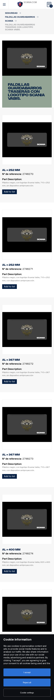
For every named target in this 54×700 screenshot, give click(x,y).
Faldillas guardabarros (20, 17)
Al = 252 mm (11, 170)
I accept (27, 672)
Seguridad (11, 13)
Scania (9, 21)
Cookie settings (27, 692)
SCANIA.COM (30, 2)
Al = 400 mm (11, 549)
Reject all (27, 682)
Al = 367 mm (11, 359)
